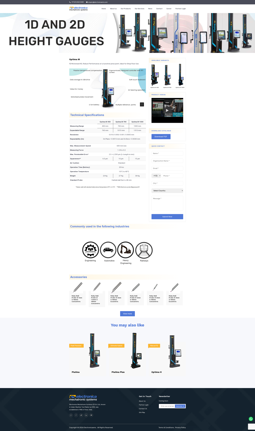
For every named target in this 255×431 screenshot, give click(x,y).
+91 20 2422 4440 (77, 2)
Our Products (126, 9)
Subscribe (179, 406)
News (150, 9)
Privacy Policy (180, 428)
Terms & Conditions (166, 428)
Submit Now (167, 217)
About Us (142, 401)
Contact (159, 9)
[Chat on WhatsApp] (251, 419)
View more (127, 314)
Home (104, 9)
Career (169, 9)
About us (113, 9)
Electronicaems (90, 428)
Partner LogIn (181, 9)
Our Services (139, 9)
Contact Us (143, 409)
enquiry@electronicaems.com (98, 2)
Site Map (142, 412)
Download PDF (161, 137)
